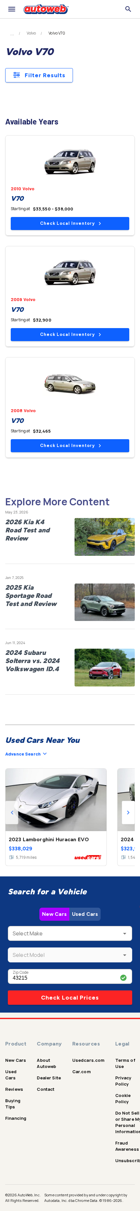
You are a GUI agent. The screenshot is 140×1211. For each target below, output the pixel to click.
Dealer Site (49, 1078)
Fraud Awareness (127, 1146)
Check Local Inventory (67, 223)
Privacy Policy (123, 1081)
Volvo (31, 33)
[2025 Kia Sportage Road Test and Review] (105, 602)
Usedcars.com (88, 1060)
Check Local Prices (70, 997)
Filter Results (45, 75)
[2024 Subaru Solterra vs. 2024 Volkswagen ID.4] (105, 667)
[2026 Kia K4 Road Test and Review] (105, 537)
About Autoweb (46, 1063)
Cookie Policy (123, 1098)
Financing (15, 1118)
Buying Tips (13, 1104)
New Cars (54, 914)
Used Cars (85, 914)
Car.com (81, 1071)
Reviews (14, 1089)
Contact (45, 1089)
